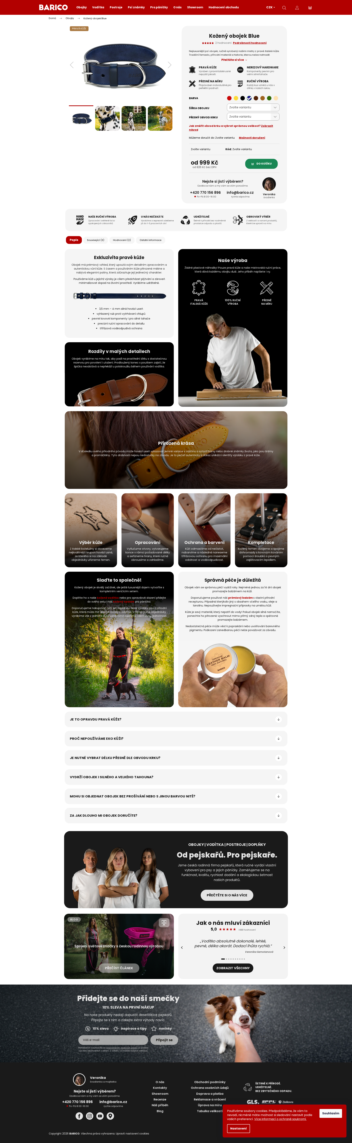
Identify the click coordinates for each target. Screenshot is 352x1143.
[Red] (229, 98)
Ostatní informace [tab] (150, 240)
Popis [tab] (74, 240)
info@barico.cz (113, 1102)
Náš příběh (160, 1105)
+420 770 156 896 (205, 192)
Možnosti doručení (252, 138)
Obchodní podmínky (210, 1082)
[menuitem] (81, 7)
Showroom (160, 1094)
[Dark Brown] (256, 98)
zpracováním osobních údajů (121, 1047)
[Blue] (249, 98)
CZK (269, 7)
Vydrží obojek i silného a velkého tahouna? (111, 777)
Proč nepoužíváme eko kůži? (96, 738)
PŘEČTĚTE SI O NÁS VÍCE (227, 895)
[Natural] (275, 98)
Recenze (160, 1100)
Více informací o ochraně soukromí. (280, 1119)
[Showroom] (110, 1116)
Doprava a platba (209, 1094)
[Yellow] (236, 98)
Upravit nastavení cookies (132, 1133)
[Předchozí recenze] (182, 948)
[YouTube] (100, 1116)
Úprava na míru (210, 1105)
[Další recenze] (284, 948)
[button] (71, 65)
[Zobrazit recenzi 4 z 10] (231, 959)
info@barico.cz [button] (240, 192)
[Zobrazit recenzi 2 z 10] (226, 959)
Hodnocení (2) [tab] (122, 240)
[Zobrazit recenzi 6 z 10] (235, 959)
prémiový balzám (240, 598)
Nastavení (238, 1128)
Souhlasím (330, 1113)
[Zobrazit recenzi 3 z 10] (228, 959)
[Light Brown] (262, 98)
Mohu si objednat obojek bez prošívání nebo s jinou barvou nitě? (132, 796)
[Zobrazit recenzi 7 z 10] (237, 959)
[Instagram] (90, 1116)
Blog (160, 1111)
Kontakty (160, 1088)
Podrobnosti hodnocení (250, 43)
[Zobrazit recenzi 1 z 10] (223, 959)
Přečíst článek (119, 968)
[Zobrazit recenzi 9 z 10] (242, 959)
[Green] (269, 98)
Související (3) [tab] (95, 240)
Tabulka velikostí (210, 1111)
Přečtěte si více (232, 60)
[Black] (242, 98)
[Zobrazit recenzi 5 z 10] (233, 959)
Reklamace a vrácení (210, 1100)
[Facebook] (79, 1116)
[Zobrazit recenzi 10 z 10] (244, 959)
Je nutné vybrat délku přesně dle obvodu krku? (115, 757)
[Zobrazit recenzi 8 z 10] (239, 959)
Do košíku (264, 163)
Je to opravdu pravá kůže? (95, 719)
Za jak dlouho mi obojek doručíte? (103, 815)
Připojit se (164, 1040)
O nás (160, 1082)
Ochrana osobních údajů (210, 1088)
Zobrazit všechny (233, 968)
